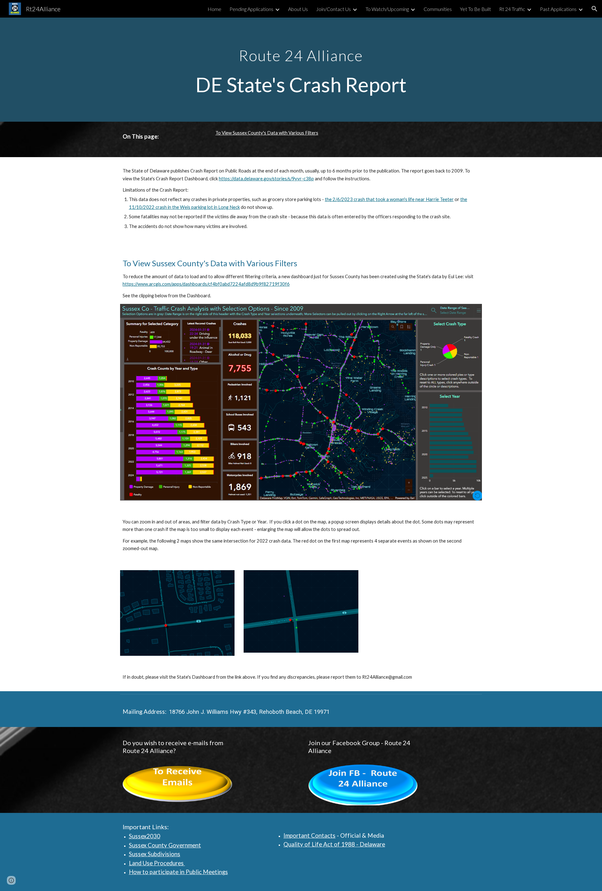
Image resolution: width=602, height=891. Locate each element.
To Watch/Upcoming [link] (387, 9)
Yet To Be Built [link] (475, 9)
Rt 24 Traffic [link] (512, 9)
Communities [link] (438, 9)
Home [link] (214, 9)
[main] (301, 69)
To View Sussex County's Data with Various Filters (266, 132)
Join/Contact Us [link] (333, 9)
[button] (594, 8)
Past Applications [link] (558, 9)
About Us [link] (298, 9)
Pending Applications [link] (251, 9)
